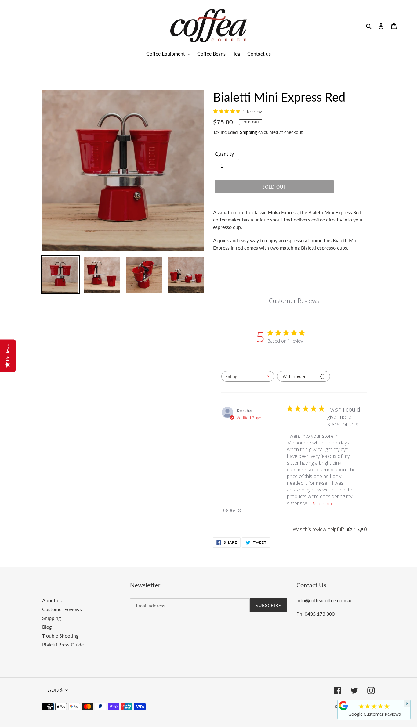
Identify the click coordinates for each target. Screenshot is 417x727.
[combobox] (247, 376)
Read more (322, 503)
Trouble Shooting (60, 636)
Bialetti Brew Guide (63, 644)
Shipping (248, 132)
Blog (47, 627)
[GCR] (343, 705)
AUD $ (55, 690)
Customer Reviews (62, 609)
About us (52, 600)
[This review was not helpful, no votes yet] (360, 529)
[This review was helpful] (349, 529)
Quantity (224, 154)
